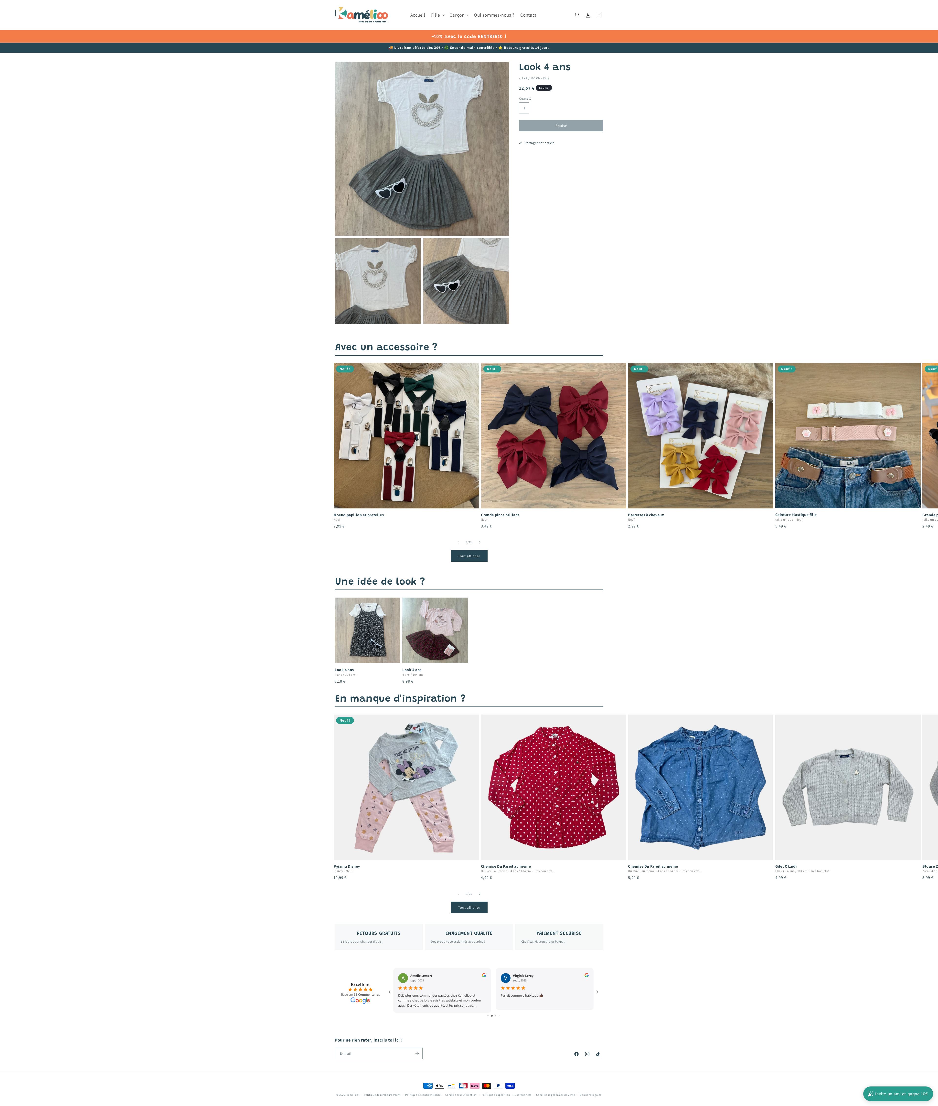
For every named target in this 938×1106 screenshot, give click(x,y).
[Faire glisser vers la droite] (479, 542)
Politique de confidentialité (423, 1094)
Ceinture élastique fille (796, 514)
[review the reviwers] (484, 976)
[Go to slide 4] (497, 1015)
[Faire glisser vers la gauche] (458, 542)
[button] (437, 15)
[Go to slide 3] (493, 1016)
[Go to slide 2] (489, 1015)
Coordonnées (523, 1094)
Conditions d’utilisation (461, 1094)
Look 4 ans (344, 669)
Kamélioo (352, 1094)
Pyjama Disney (347, 866)
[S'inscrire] (417, 1053)
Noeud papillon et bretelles (359, 515)
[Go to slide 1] (486, 1015)
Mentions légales (590, 1094)
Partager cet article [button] (540, 143)
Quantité (525, 98)
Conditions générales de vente (555, 1094)
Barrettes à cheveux (646, 515)
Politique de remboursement (382, 1094)
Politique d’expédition (495, 1094)
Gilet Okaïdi (786, 866)
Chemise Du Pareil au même (506, 866)
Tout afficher (469, 556)
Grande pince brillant (500, 515)
